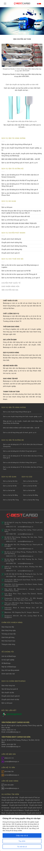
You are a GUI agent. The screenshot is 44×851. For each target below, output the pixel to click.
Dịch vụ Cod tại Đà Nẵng (10, 495)
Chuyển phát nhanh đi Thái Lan (29, 797)
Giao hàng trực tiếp (8, 627)
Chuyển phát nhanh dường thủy (12, 242)
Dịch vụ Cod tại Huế (9, 490)
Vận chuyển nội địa (8, 692)
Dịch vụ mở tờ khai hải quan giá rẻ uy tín (15, 220)
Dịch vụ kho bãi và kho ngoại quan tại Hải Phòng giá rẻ (19, 274)
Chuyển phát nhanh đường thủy (12, 249)
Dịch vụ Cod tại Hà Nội (10, 486)
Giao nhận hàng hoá (8, 685)
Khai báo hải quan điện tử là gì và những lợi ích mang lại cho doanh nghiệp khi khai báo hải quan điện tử (21, 212)
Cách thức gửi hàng (8, 637)
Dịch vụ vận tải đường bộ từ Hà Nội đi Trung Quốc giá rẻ (20, 180)
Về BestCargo (6, 663)
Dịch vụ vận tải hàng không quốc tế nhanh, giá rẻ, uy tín (20, 163)
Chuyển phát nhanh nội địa (10, 699)
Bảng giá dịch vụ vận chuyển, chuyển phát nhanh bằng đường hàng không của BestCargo (22, 154)
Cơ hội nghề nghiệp (8, 660)
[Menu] (5, 3)
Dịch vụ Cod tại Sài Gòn (10, 481)
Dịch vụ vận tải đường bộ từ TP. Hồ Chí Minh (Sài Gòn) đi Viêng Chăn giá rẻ (20, 185)
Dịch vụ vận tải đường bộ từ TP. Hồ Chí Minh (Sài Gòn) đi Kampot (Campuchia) (20, 176)
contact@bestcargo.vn (13, 732)
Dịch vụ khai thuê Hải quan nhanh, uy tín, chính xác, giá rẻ (20, 227)
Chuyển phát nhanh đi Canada (16, 813)
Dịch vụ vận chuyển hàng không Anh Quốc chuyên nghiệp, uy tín (21, 149)
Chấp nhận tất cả (22, 835)
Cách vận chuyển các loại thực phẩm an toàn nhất (22, 84)
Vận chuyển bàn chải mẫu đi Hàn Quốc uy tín (22, 121)
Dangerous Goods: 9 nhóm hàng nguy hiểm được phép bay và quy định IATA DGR (22, 70)
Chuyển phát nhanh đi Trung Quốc (13, 800)
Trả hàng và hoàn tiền (9, 634)
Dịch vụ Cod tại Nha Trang (11, 500)
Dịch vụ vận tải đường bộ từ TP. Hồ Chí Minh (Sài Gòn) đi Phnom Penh (20, 194)
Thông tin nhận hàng (8, 644)
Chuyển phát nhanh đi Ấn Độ (18, 805)
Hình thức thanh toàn (8, 641)
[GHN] (14, 714)
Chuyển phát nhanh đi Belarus (14, 810)
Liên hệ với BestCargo (9, 656)
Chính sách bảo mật (8, 674)
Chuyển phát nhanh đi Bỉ (19, 808)
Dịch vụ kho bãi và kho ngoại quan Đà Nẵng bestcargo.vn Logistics (20, 266)
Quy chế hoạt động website (10, 670)
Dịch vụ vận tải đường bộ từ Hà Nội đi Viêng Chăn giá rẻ (20, 189)
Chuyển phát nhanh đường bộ (11, 239)
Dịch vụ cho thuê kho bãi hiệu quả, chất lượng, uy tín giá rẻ (21, 278)
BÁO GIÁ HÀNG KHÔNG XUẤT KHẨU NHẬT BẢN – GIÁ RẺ (21, 159)
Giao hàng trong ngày (9, 630)
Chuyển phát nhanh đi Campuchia (16, 802)
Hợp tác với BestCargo (9, 667)
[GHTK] (4, 714)
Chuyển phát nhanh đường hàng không (14, 246)
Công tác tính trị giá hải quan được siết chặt (16, 216)
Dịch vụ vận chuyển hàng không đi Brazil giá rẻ (17, 144)
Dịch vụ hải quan (7, 207)
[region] (22, 833)
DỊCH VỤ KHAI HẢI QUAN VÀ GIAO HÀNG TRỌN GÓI (19, 223)
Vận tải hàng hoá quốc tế (10, 689)
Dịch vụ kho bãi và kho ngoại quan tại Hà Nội (16, 271)
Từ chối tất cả (22, 847)
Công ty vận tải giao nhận (10, 797)
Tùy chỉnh (22, 841)
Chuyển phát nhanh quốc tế (11, 253)
